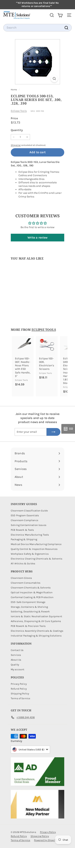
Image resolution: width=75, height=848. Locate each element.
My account (17, 669)
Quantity (17, 130)
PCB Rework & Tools (22, 529)
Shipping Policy (20, 693)
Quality (15, 664)
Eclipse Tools (19, 111)
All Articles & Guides (23, 563)
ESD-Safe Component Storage (28, 602)
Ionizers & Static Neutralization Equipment (36, 616)
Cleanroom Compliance (24, 520)
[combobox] (37, 27)
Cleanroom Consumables (25, 582)
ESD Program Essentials (25, 515)
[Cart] (60, 15)
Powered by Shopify (45, 840)
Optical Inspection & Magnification (31, 592)
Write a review (38, 237)
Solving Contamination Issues (28, 525)
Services (16, 654)
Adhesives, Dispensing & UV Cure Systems (36, 621)
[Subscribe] (53, 432)
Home (14, 89)
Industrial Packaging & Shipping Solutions (36, 635)
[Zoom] (54, 78)
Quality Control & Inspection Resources (34, 549)
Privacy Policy (19, 683)
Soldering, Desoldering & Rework (30, 611)
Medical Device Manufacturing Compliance (36, 544)
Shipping (16, 145)
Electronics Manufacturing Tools (30, 534)
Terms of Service (20, 698)
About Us (16, 659)
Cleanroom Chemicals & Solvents (31, 587)
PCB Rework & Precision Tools (28, 626)
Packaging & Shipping (24, 539)
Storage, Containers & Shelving (29, 606)
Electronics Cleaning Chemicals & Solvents (36, 558)
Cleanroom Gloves (21, 577)
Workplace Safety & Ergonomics (30, 553)
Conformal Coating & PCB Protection (32, 597)
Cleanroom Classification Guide (29, 510)
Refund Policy (19, 688)
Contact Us (17, 650)
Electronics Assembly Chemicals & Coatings (37, 630)
